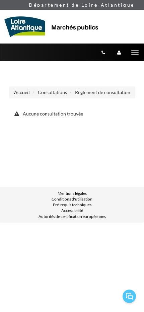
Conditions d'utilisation (72, 199)
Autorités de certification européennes (72, 216)
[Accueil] (54, 27)
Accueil (22, 92)
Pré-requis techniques (72, 204)
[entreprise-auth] (119, 52)
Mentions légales (72, 193)
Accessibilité (72, 210)
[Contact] (103, 52)
